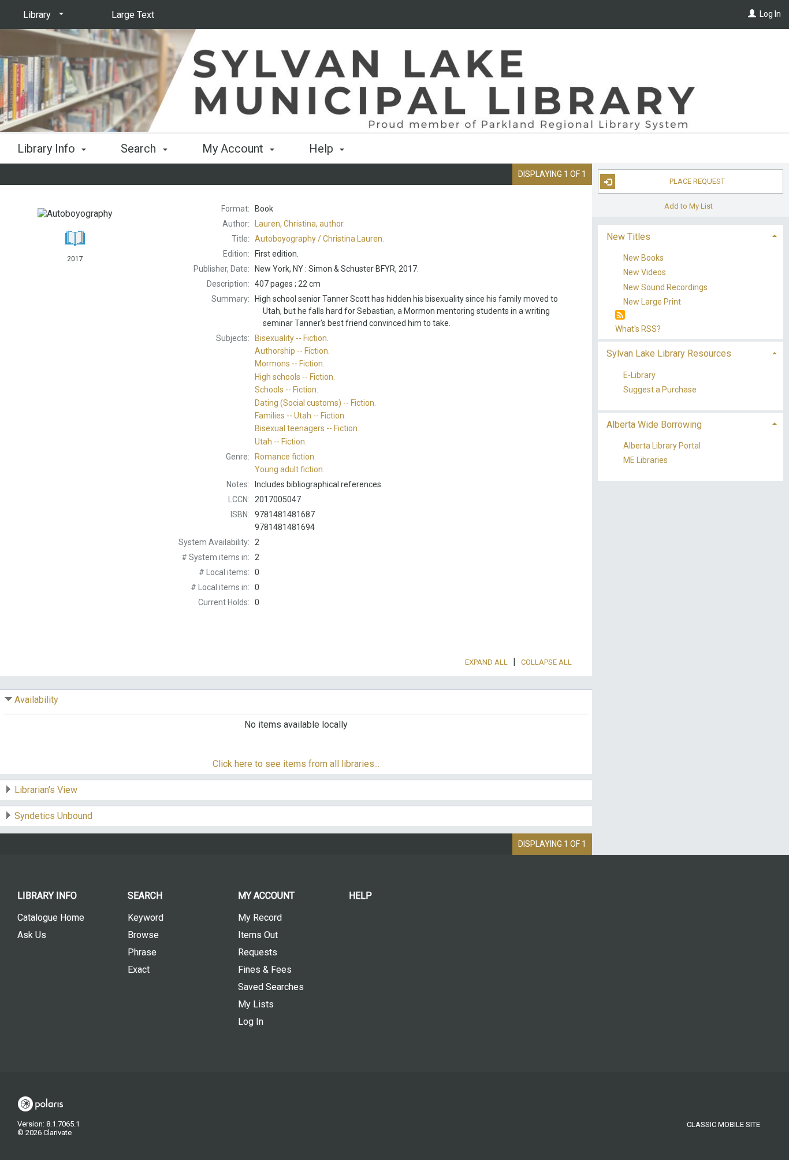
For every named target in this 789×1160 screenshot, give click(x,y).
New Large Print (652, 301)
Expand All (486, 662)
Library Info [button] (47, 148)
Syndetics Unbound (53, 815)
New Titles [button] (628, 236)
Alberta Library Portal (662, 445)
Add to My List (688, 205)
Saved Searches (271, 986)
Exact (139, 969)
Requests (257, 952)
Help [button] (322, 148)
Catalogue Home (50, 917)
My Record (260, 917)
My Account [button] (234, 148)
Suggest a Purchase (660, 389)
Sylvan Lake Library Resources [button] (668, 353)
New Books (643, 258)
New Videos (644, 272)
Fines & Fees (265, 969)
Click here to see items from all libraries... (296, 763)
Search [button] (140, 148)
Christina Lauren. (319, 238)
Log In (770, 13)
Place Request (697, 181)
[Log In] (752, 13)
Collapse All (546, 662)
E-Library (639, 375)
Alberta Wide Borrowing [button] (654, 424)
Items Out (258, 934)
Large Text (132, 14)
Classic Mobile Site (723, 1124)
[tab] (691, 236)
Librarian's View (45, 789)
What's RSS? (638, 328)
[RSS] (620, 315)
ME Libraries (645, 460)
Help (360, 895)
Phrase (142, 952)
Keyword (145, 917)
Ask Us (31, 934)
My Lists (256, 1004)
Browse (143, 934)
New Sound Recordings (665, 287)
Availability (36, 699)
